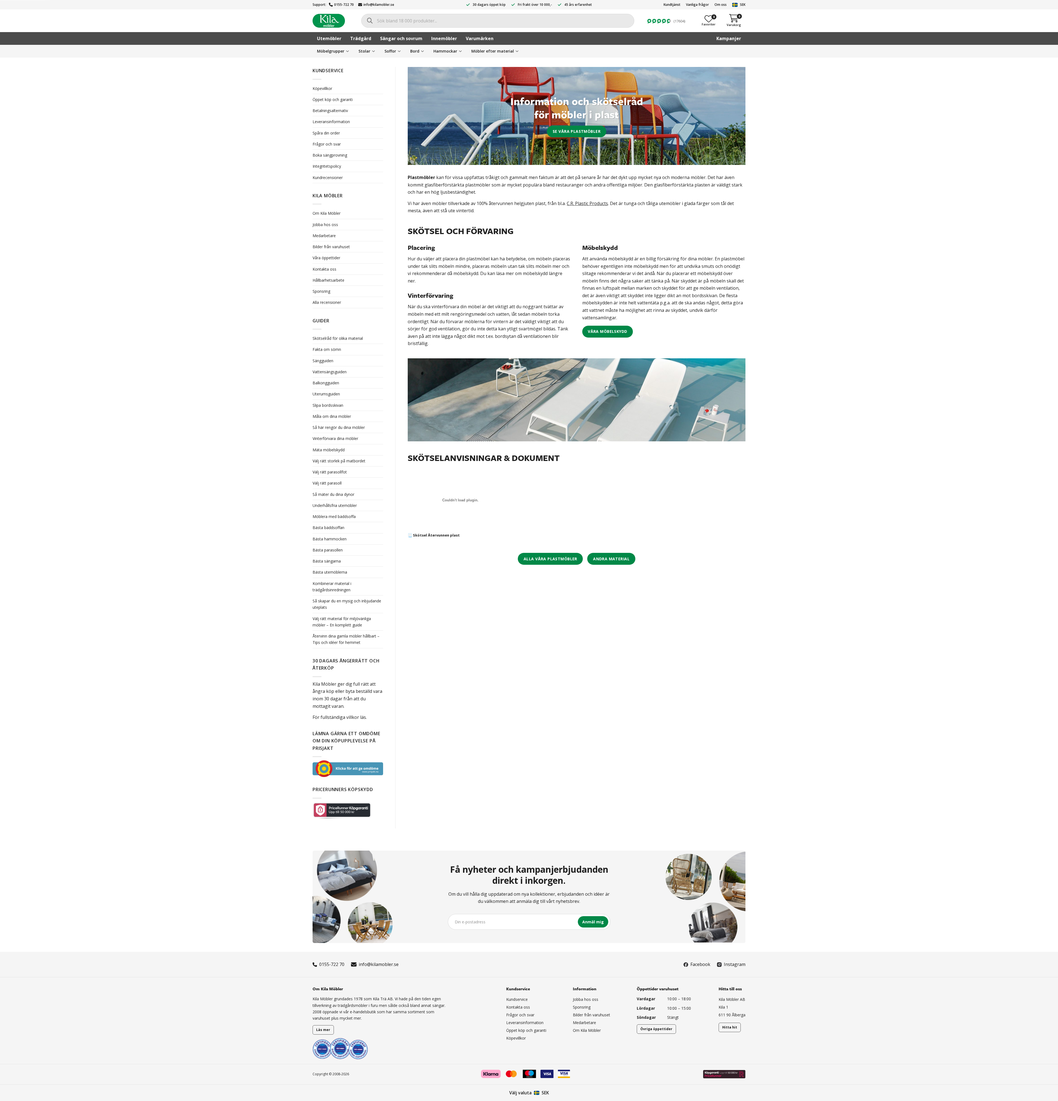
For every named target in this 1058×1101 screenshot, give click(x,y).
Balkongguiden (326, 382)
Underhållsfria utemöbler (335, 505)
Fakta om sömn (327, 349)
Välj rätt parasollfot (330, 472)
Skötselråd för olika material (338, 338)
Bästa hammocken (330, 539)
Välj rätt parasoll (327, 483)
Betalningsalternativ (330, 110)
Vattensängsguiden (330, 371)
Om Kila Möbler (326, 213)
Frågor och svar (327, 144)
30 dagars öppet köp (489, 4)
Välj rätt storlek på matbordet (339, 460)
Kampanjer (728, 38)
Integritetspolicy (327, 166)
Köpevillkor (322, 88)
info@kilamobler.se (378, 4)
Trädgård (360, 38)
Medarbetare (324, 235)
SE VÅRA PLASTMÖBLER (577, 131)
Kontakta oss (324, 269)
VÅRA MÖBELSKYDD (607, 331)
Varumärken (479, 38)
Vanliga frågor (697, 4)
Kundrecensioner (328, 177)
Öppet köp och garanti (333, 99)
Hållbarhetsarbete (328, 280)
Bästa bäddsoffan (328, 527)
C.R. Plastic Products (587, 203)
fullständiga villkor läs (343, 717)
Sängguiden (323, 360)
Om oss (720, 4)
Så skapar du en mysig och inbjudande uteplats (347, 604)
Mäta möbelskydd (329, 449)
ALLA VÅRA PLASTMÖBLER (550, 558)
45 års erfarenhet (578, 4)
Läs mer (323, 1029)
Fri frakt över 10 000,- (535, 4)
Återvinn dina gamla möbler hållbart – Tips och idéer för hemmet (346, 639)
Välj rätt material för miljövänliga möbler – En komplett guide (342, 622)
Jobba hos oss (325, 224)
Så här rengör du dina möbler (339, 427)
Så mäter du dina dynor (333, 494)
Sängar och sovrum (401, 38)
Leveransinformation (331, 121)
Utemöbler (329, 38)
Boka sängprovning (330, 155)
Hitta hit (729, 1027)
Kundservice (517, 999)
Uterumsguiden (326, 394)
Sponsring (321, 291)
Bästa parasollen (328, 550)
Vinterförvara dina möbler (335, 438)
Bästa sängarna (327, 561)
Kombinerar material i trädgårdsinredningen (332, 586)
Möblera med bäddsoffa (334, 516)
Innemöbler (444, 38)
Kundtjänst (672, 4)
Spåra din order (326, 133)
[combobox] (497, 21)
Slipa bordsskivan (328, 405)
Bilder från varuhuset (331, 246)
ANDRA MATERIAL (611, 558)
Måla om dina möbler (332, 416)
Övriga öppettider (656, 1029)
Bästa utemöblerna (330, 572)
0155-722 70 (344, 4)
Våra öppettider (326, 257)
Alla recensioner (327, 302)
